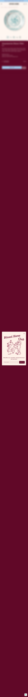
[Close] (24, 333)
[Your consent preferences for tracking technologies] (25, 694)
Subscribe (22, 362)
